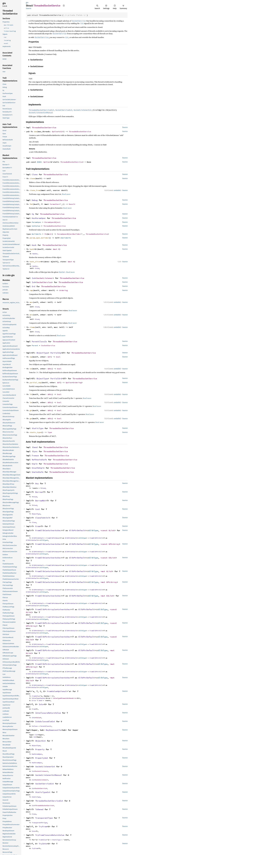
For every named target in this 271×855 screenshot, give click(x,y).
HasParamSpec (39, 218)
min (31, 315)
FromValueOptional (57, 691)
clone (32, 178)
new (35, 131)
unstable (117, 190)
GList (111, 530)
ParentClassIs (39, 341)
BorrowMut (40, 500)
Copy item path (64, 5)
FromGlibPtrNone (52, 538)
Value (38, 718)
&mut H (56, 249)
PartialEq (55, 353)
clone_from (35, 190)
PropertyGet (41, 758)
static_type (35, 432)
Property (40, 749)
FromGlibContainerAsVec (48, 530)
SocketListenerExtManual (48, 775)
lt (31, 394)
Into (41, 704)
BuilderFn (36, 234)
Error (34, 700)
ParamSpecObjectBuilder (68, 234)
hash (32, 249)
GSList (112, 557)
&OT (49, 357)
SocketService (44, 282)
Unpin (35, 464)
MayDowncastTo (53, 730)
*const (104, 530)
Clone (35, 174)
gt (31, 410)
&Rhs (50, 369)
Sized (37, 268)
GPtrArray (114, 544)
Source (28, 8)
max (31, 302)
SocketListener (44, 278)
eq (31, 357)
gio (27, 3)
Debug (35, 200)
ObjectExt (40, 741)
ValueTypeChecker (38, 698)
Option (55, 131)
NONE (39, 162)
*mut (103, 571)
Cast (37, 509)
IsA (33, 278)
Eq (33, 214)
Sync (35, 451)
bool (58, 357)
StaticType (37, 428)
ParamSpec (36, 222)
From (37, 526)
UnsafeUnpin (38, 468)
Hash (34, 245)
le (31, 402)
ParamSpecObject (52, 222)
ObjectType (42, 353)
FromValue (35, 696)
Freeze (35, 455)
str (50, 234)
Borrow (38, 492)
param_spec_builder (39, 238)
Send (35, 447)
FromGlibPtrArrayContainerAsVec (52, 609)
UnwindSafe (37, 472)
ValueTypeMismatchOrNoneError (65, 698)
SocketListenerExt (45, 766)
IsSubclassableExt (45, 721)
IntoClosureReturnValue (48, 713)
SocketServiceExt (44, 783)
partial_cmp (35, 382)
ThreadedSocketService (44, 127)
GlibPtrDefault (77, 530)
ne (31, 369)
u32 (60, 131)
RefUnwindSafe (39, 459)
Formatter (54, 204)
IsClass (35, 726)
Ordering (63, 290)
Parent (35, 345)
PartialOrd (56, 378)
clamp (32, 327)
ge (31, 418)
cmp (31, 290)
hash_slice (35, 262)
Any (37, 483)
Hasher (34, 254)
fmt (31, 204)
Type (50, 432)
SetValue (36, 226)
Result (72, 204)
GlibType (93, 530)
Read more (66, 194)
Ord (33, 286)
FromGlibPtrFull (95, 538)
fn (45, 234)
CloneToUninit (42, 518)
